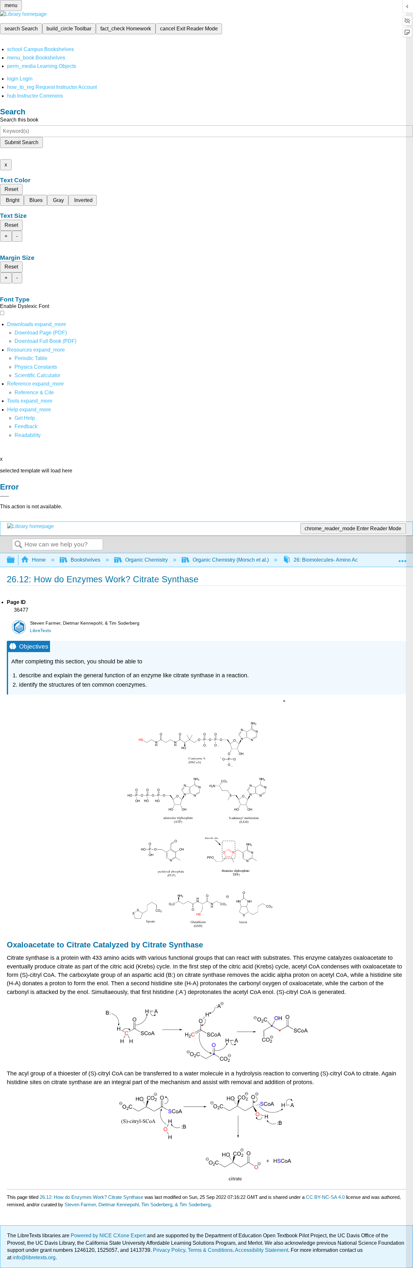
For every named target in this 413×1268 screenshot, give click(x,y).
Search (18, 544)
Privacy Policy (169, 1250)
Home (39, 560)
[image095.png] (206, 928)
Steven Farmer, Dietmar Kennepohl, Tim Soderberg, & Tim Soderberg (137, 1204)
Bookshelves (85, 560)
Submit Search (21, 142)
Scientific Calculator (37, 375)
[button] (26, 426)
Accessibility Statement (261, 1250)
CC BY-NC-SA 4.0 (325, 1197)
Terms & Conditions (210, 1250)
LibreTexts (40, 630)
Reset (11, 189)
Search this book (19, 119)
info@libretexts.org (33, 1257)
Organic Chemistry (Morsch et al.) (230, 560)
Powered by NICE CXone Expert (109, 1235)
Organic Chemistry (146, 560)
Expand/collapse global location (402, 558)
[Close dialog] (4, 496)
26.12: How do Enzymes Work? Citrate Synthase (91, 1197)
